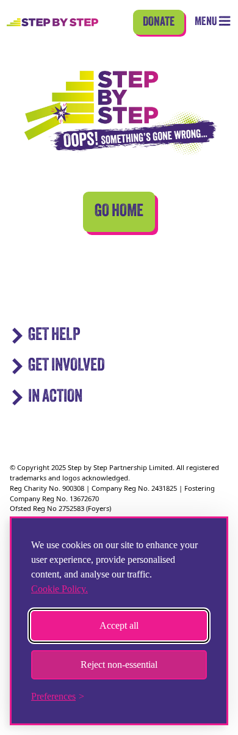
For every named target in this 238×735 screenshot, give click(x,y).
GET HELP (54, 335)
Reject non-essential (119, 664)
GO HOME (119, 211)
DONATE (159, 22)
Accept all (119, 625)
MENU (206, 22)
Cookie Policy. (59, 589)
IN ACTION (55, 397)
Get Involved (66, 366)
